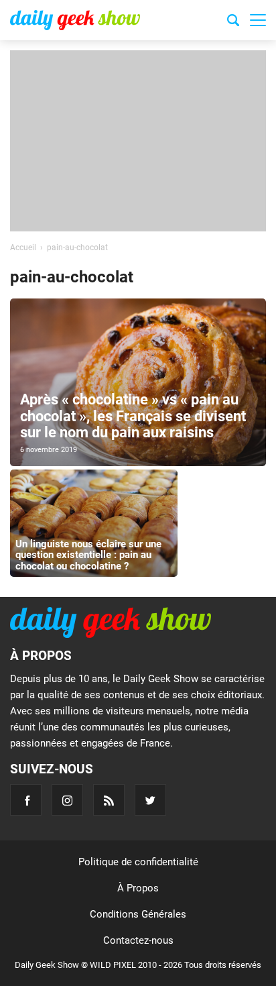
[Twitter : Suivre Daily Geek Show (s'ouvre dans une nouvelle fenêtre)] (150, 800)
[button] (258, 20)
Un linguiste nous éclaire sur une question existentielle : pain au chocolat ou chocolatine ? (88, 555)
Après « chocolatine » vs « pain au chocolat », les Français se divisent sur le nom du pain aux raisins (133, 415)
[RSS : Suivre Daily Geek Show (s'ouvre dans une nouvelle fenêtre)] (109, 800)
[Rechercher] (233, 22)
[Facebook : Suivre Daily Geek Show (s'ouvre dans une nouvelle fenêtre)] (26, 800)
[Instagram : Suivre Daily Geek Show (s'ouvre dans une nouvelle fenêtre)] (67, 800)
